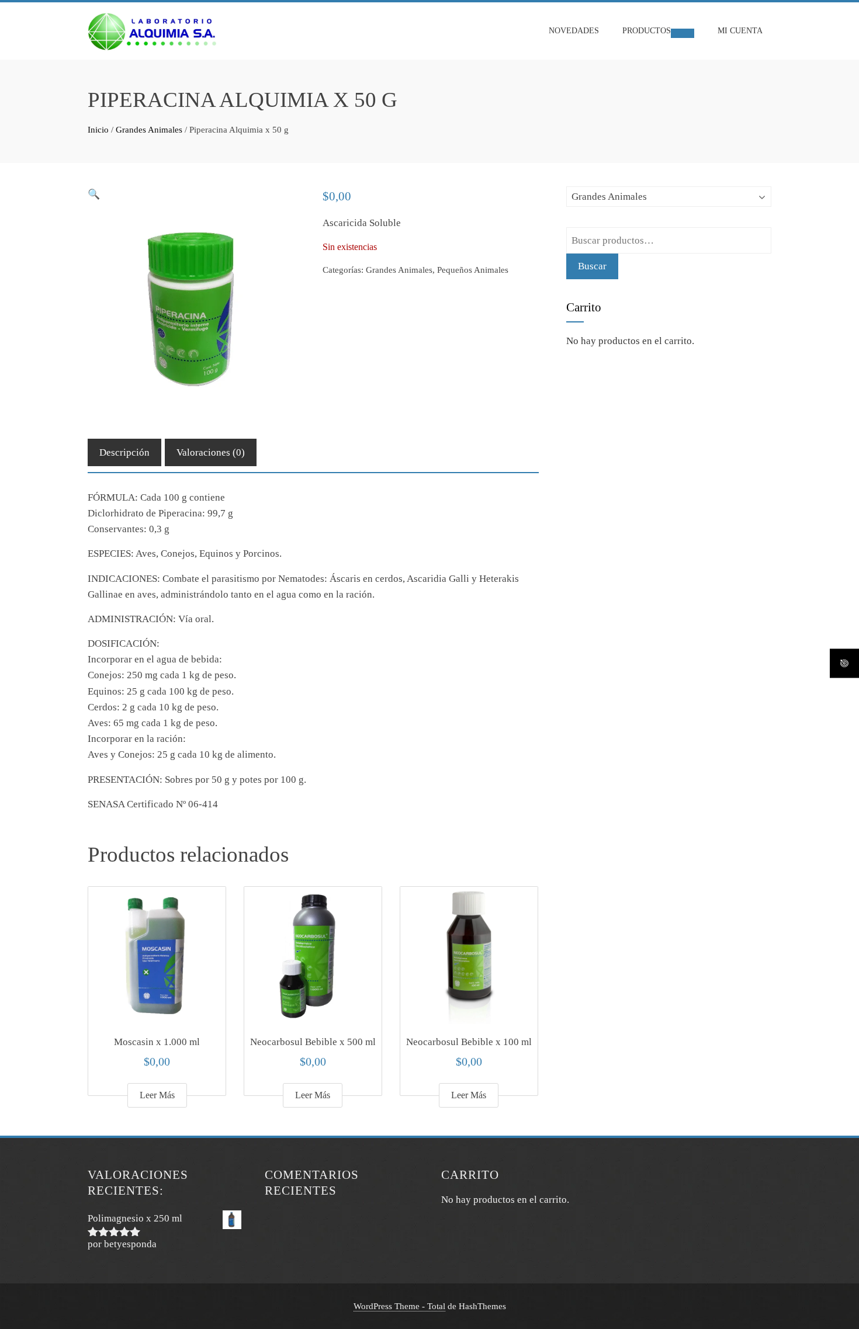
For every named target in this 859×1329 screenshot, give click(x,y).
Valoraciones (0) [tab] (210, 452)
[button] (94, 194)
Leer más (157, 1095)
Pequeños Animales (472, 270)
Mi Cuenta (740, 30)
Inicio (98, 129)
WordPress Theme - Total (399, 1306)
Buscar (592, 266)
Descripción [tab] (124, 452)
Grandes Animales (149, 129)
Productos (646, 30)
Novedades (574, 30)
